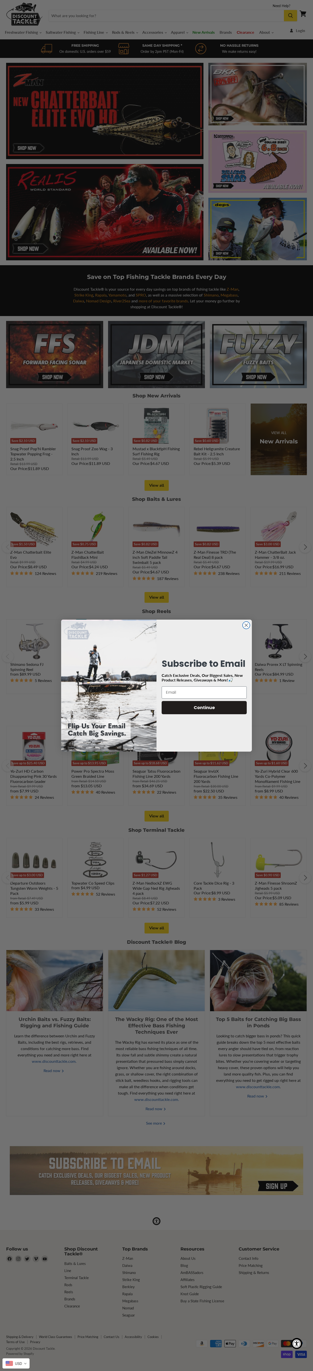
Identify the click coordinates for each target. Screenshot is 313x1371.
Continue (204, 707)
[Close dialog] (246, 625)
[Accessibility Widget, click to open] (296, 1343)
